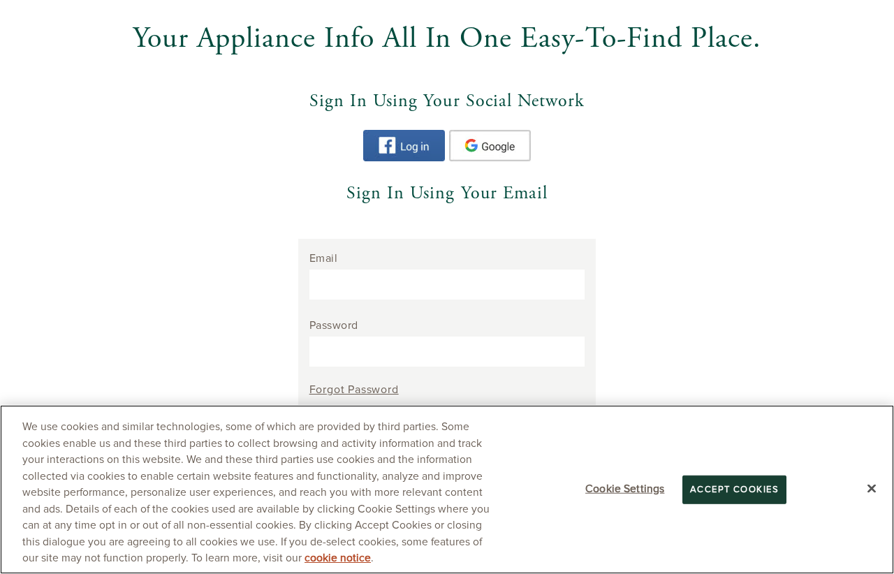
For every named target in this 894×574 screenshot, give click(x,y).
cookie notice (338, 558)
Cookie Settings (624, 489)
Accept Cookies (734, 489)
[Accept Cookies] (871, 488)
